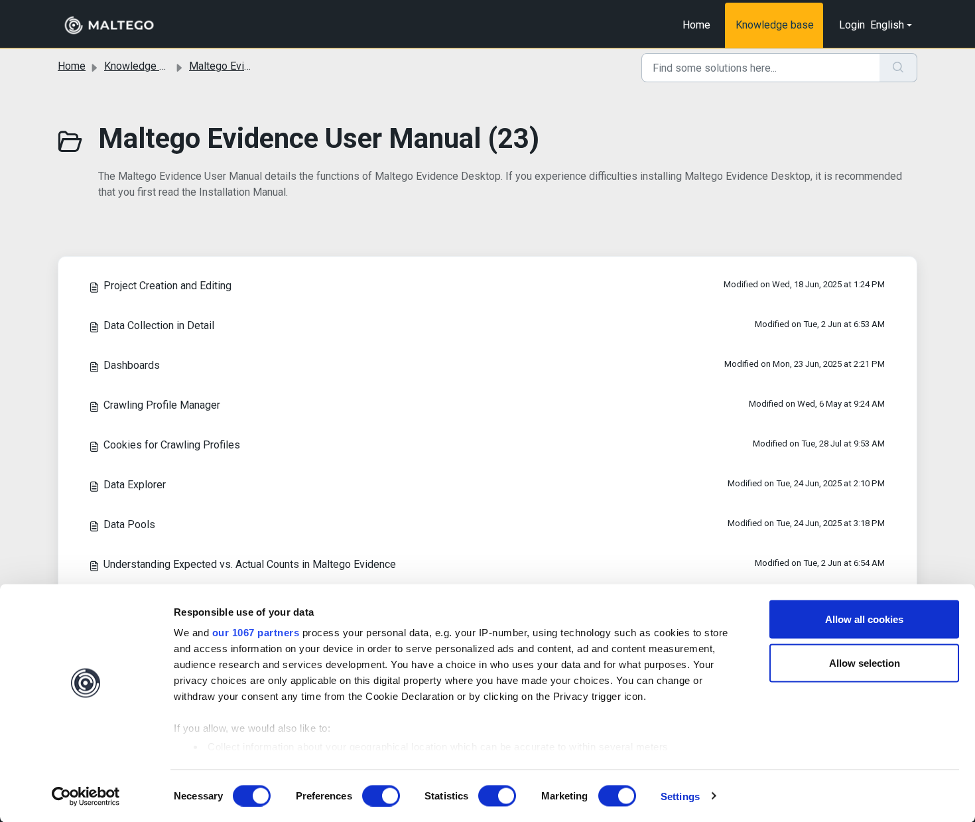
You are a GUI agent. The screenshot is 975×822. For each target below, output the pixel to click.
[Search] (898, 67)
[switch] (381, 795)
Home (696, 25)
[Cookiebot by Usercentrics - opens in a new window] (86, 796)
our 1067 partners (256, 632)
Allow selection (864, 662)
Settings (680, 795)
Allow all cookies (864, 619)
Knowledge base (775, 25)
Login (852, 25)
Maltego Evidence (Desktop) (255, 66)
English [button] (887, 25)
